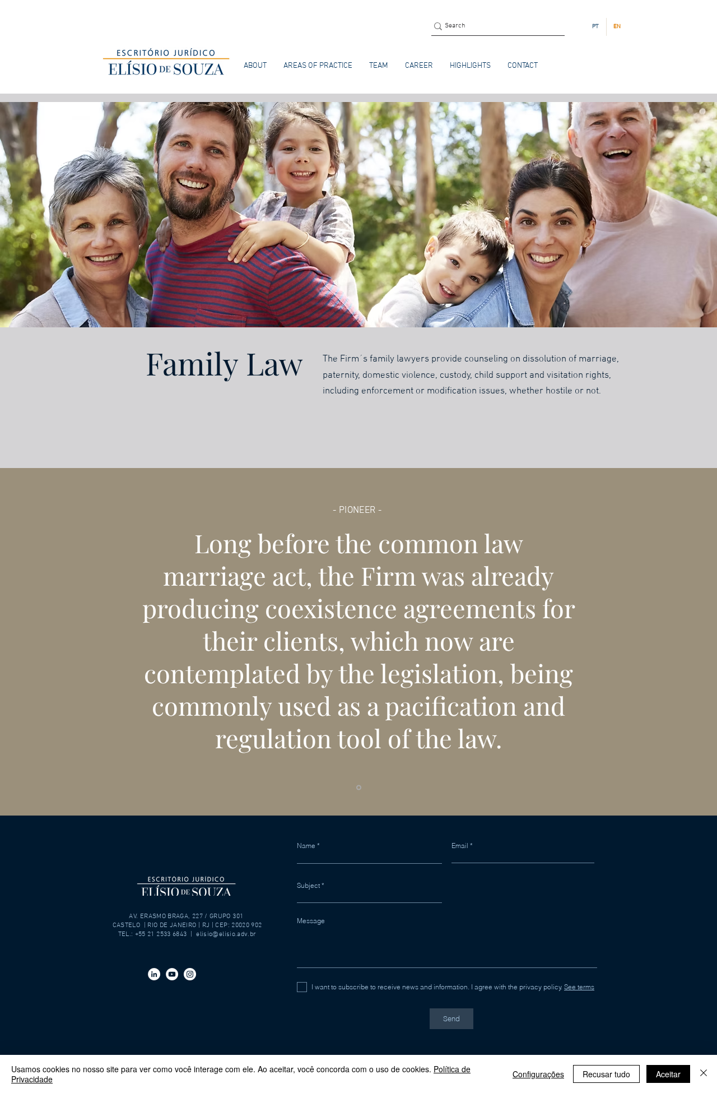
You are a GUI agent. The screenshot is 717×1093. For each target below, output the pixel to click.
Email (459, 845)
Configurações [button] (538, 1074)
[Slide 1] (358, 787)
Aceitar (668, 1074)
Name (306, 845)
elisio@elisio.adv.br (226, 934)
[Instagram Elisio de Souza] (190, 974)
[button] (318, 65)
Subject (308, 885)
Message (311, 921)
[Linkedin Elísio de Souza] (154, 974)
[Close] (703, 1074)
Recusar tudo (606, 1074)
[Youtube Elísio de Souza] (172, 974)
